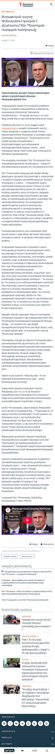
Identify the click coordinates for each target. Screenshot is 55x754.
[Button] (49, 45)
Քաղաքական (8, 11)
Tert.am (21, 391)
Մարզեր (25, 660)
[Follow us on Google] (46, 723)
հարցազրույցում (10, 128)
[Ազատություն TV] (23, 750)
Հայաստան (26, 616)
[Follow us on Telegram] (22, 723)
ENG (34, 750)
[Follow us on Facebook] (4, 723)
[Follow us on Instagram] (28, 723)
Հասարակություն (30, 636)
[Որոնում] (47, 750)
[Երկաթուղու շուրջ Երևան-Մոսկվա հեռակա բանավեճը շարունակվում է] (11, 619)
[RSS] (34, 723)
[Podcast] (40, 723)
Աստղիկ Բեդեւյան (9, 35)
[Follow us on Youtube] (16, 723)
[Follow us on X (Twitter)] (10, 723)
